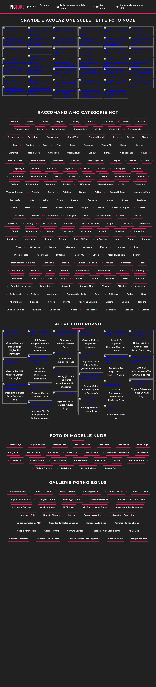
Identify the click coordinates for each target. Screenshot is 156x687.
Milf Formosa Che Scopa (95, 507)
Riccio (137, 247)
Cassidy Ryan (59, 460)
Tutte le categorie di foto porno (72, 6)
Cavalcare (140, 184)
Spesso (137, 216)
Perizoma (92, 200)
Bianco (82, 192)
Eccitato (137, 255)
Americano (52, 294)
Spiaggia (19, 168)
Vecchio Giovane (14, 192)
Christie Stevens (44, 468)
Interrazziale (80, 129)
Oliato (125, 200)
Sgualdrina (139, 231)
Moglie (84, 208)
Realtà (64, 270)
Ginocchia (49, 263)
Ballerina (141, 302)
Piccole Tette (21, 255)
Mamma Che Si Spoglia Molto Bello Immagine (40, 415)
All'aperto (85, 184)
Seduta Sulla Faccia (87, 263)
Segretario (69, 168)
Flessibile (35, 302)
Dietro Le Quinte (43, 491)
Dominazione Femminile (23, 263)
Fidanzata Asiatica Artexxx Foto (65, 344)
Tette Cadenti (59, 129)
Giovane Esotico (75, 531)
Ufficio (96, 255)
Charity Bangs (37, 460)
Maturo (146, 239)
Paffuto (132, 161)
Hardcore (145, 223)
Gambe (15, 121)
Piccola (141, 208)
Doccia (65, 263)
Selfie (46, 200)
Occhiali (137, 168)
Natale (79, 278)
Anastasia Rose (82, 445)
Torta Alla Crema (90, 223)
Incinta (66, 302)
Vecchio (43, 208)
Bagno (64, 278)
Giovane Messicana (19, 539)
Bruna (131, 239)
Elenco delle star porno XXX (131, 6)
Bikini (122, 216)
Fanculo (109, 200)
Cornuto (89, 176)
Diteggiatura (46, 286)
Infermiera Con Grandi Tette (131, 499)
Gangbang (53, 153)
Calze (49, 278)
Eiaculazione (52, 137)
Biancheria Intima (64, 208)
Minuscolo (17, 278)
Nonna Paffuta (115, 539)
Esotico (145, 310)
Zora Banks (123, 445)
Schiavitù (79, 255)
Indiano (34, 278)
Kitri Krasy (72, 452)
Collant (72, 176)
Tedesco (122, 270)
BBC (51, 270)
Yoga (18, 247)
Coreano (128, 310)
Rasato (35, 216)
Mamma (139, 145)
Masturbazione (105, 184)
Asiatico (67, 192)
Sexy (124, 184)
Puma (14, 208)
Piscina (103, 247)
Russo (123, 145)
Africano (87, 247)
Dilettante (108, 121)
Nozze (74, 310)
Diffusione (35, 247)
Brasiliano (120, 231)
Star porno (102, 6)
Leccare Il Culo (27, 515)
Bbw (147, 161)
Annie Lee (53, 452)
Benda (62, 239)
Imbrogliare (92, 310)
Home (46, 5)
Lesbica (141, 121)
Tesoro (52, 247)
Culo (15, 145)
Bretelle (35, 294)
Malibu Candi (33, 452)
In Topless (102, 239)
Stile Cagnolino (95, 161)
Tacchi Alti (106, 145)
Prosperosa (13, 137)
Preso (58, 176)
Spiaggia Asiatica (92, 515)
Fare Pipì (19, 216)
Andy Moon (66, 468)
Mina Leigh (142, 445)
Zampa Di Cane (117, 192)
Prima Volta (32, 184)
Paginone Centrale (88, 302)
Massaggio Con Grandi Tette (106, 531)
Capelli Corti (12, 223)
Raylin (117, 460)
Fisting (30, 223)
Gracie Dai (17, 460)
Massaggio (119, 168)
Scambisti (111, 310)
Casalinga (141, 200)
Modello (67, 184)
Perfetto (51, 168)
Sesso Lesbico (67, 491)
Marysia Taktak (37, 445)
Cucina (94, 278)
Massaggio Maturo (72, 499)
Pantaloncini (104, 270)
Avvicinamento (103, 216)
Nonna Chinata (116, 491)
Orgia (98, 129)
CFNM (15, 231)
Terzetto (127, 223)
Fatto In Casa (33, 153)
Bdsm (87, 168)
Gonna (51, 192)
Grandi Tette (73, 137)
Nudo (31, 200)
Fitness (108, 153)
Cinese (51, 302)
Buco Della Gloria (15, 310)
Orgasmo (86, 231)
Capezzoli (114, 129)
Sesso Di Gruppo (120, 208)
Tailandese (17, 270)
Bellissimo (33, 137)
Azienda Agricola (116, 255)
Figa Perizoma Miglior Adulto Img (65, 405)
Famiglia (30, 145)
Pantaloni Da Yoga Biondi (127, 523)
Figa (59, 145)
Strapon (75, 200)
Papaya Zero (59, 445)
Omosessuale (22, 129)
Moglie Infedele (139, 539)
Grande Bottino (39, 176)
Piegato (35, 192)
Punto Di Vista (81, 239)
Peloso (130, 137)
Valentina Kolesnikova (118, 452)
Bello (125, 278)
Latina (40, 129)
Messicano (140, 286)
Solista (14, 184)
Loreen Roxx (80, 460)
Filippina (122, 286)
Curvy (45, 145)
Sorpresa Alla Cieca (96, 523)
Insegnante (42, 255)
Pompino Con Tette (76, 294)
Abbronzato (16, 302)
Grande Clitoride (96, 137)
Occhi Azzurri (73, 153)
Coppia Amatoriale (26, 531)
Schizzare (113, 294)
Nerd (143, 294)
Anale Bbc (134, 531)
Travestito (15, 200)
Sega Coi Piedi (86, 286)
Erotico (100, 208)
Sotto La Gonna (14, 161)
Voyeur (106, 286)
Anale (30, 121)
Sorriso (72, 515)
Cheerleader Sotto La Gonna (63, 523)
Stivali (144, 153)
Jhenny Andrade (136, 460)
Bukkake (36, 310)
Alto (117, 239)
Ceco (97, 294)
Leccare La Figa (142, 192)
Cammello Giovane (16, 491)
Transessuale (134, 129)
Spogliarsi (11, 239)
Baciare (140, 278)
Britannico (61, 255)
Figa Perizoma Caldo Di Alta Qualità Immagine (90, 365)
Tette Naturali (38, 161)
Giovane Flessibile (99, 499)
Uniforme (13, 153)
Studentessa (82, 270)
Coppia (111, 223)
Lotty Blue (13, 452)
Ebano (145, 137)
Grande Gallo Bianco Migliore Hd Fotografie (90, 390)
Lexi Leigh (100, 460)
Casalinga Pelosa (91, 491)
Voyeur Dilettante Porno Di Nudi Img (141, 393)
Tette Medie (16, 294)
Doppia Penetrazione (21, 286)
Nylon (60, 200)
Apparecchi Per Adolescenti (130, 507)
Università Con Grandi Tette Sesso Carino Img (141, 347)
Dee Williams (91, 452)
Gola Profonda (122, 176)
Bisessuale (67, 231)
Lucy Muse (142, 452)
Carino (44, 121)
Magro (59, 121)
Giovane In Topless (21, 507)
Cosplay (75, 121)
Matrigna (71, 216)
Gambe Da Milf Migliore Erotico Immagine (15, 375)
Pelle (115, 137)
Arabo (130, 294)
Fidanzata (58, 161)
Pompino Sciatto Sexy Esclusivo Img (14, 396)
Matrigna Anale (47, 507)
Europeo (116, 161)
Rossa (72, 145)
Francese (120, 247)
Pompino (88, 145)
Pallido (98, 192)
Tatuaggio (69, 247)
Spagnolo (66, 286)
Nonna (35, 168)
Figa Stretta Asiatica (21, 499)
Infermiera (53, 216)
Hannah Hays (14, 445)
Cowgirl (103, 231)
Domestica (31, 231)
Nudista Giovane (51, 515)
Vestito (141, 176)
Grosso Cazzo (49, 223)
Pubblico (35, 270)
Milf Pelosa (68, 507)
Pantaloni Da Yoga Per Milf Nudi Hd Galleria (116, 372)
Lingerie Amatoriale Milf (29, 523)
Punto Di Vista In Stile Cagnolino (84, 539)
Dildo (27, 208)
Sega (104, 176)
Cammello (126, 263)
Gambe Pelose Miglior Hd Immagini (90, 344)
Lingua (47, 239)
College (50, 231)
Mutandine (30, 239)
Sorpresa (68, 223)
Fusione (110, 278)
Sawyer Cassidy (112, 468)
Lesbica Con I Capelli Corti (123, 515)
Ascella (101, 168)
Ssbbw (92, 153)
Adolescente (126, 153)
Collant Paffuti (51, 531)
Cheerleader (56, 310)
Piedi (142, 263)
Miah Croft (103, 445)
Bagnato (50, 184)
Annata (109, 263)
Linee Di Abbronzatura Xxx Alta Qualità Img (141, 371)
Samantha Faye (88, 468)
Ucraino (109, 302)
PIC (17, 6)
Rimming (140, 270)
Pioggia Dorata (47, 499)
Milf (86, 216)
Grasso (125, 121)
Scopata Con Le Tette (48, 539)
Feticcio (75, 161)
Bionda (91, 121)
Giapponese (17, 176)
